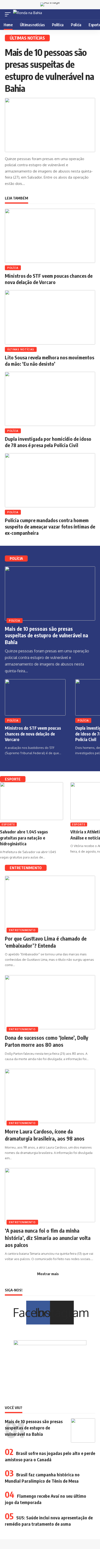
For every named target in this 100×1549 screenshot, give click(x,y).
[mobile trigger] (9, 14)
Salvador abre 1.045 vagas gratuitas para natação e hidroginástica (24, 837)
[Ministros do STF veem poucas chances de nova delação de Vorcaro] (50, 236)
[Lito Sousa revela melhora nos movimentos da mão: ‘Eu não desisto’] (50, 317)
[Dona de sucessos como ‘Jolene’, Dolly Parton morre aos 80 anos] (50, 1002)
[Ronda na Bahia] (27, 14)
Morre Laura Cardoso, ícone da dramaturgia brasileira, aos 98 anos (44, 1135)
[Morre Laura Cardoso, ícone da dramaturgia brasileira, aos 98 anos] (50, 1096)
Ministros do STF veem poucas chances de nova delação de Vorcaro (48, 279)
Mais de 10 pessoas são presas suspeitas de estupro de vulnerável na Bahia (46, 635)
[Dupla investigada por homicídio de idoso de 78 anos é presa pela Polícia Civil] (50, 399)
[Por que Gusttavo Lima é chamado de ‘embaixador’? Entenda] (50, 903)
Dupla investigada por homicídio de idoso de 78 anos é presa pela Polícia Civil (48, 442)
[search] (92, 14)
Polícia (12, 267)
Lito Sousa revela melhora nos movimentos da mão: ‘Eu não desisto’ (49, 360)
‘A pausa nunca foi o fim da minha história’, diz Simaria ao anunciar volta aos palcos (48, 1237)
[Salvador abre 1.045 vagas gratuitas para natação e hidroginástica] (31, 801)
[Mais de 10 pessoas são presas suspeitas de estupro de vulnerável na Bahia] (50, 125)
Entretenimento (22, 930)
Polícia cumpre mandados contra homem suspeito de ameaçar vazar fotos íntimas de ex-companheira (50, 526)
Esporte (8, 824)
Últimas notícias (20, 349)
